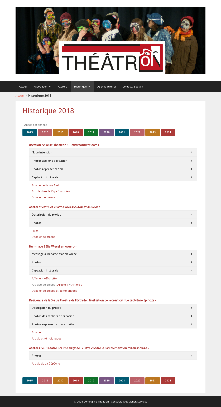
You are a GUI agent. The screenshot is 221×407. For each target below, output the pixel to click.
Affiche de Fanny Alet (45, 185)
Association (40, 86)
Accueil (23, 86)
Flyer (35, 230)
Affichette (50, 278)
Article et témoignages (46, 338)
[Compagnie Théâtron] (110, 40)
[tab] (113, 152)
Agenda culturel (106, 86)
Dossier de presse (43, 197)
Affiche (36, 278)
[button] (29, 132)
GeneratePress (138, 401)
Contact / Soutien (133, 86)
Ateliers (62, 86)
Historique (80, 86)
